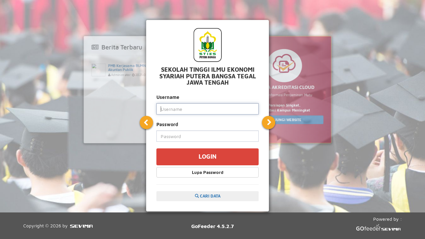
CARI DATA (209, 196)
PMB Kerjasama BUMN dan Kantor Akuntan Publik (136, 67)
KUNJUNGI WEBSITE (284, 120)
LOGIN (207, 156)
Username (167, 97)
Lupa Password (207, 172)
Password (167, 124)
